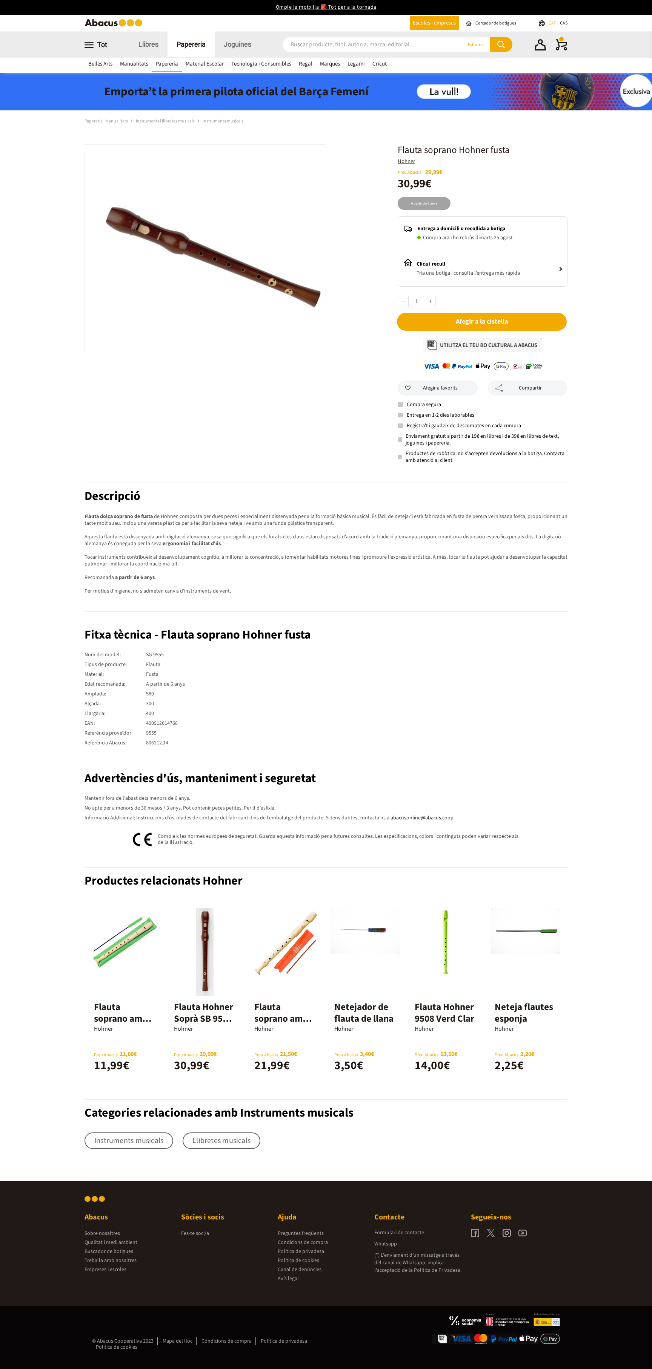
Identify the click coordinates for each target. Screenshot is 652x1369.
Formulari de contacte (399, 1232)
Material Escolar (205, 64)
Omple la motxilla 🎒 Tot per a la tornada (326, 7)
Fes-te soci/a (195, 1233)
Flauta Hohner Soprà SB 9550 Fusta (203, 1018)
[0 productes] (561, 49)
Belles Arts (100, 64)
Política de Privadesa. (437, 1270)
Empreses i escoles (105, 1269)
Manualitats (134, 64)
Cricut (379, 64)
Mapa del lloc (177, 1341)
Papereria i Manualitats (107, 121)
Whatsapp (385, 1244)
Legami (356, 64)
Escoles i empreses (434, 23)
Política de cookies (298, 1260)
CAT (553, 23)
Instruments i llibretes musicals (165, 121)
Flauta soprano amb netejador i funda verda (121, 1024)
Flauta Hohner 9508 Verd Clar (444, 1012)
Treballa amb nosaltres (111, 1260)
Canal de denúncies (299, 1269)
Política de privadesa (301, 1251)
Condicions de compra (303, 1242)
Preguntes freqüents (301, 1233)
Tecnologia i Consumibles (261, 64)
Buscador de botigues (109, 1251)
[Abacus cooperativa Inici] (115, 26)
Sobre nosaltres (102, 1233)
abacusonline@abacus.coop (422, 818)
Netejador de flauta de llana (364, 1012)
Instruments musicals (223, 121)
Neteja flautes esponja (524, 1012)
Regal (305, 64)
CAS (563, 23)
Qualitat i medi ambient (111, 1242)
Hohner (406, 161)
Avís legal (288, 1278)
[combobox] (363, 44)
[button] (540, 46)
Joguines (237, 44)
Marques (330, 64)
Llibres (148, 44)
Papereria (191, 44)
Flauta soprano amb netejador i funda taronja (282, 1024)
